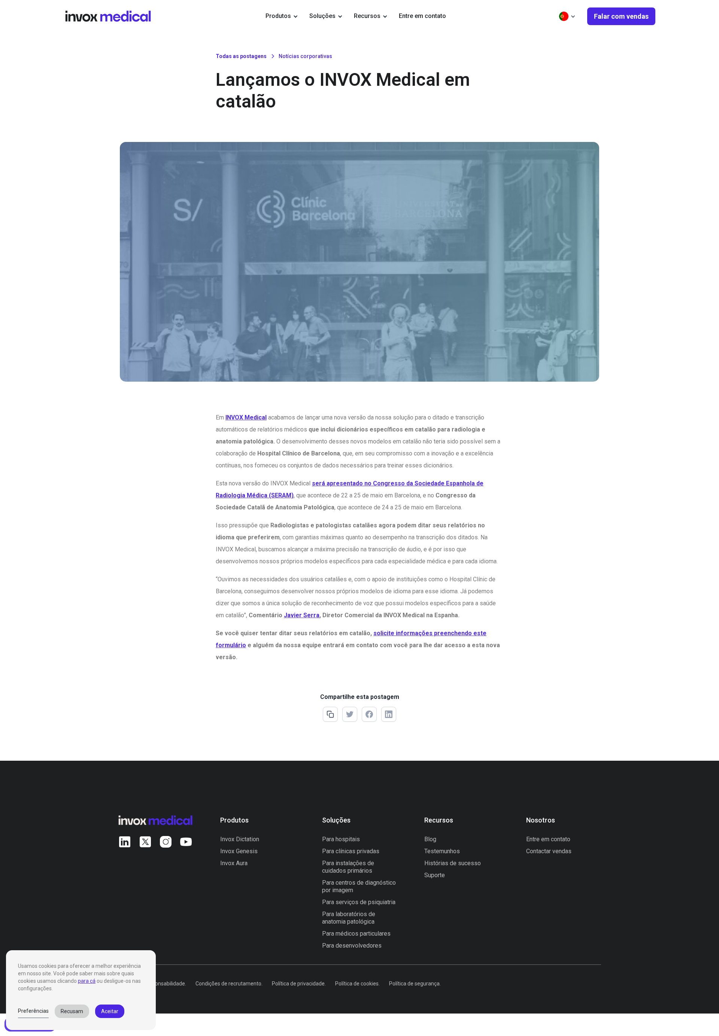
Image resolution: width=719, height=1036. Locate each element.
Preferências (33, 1011)
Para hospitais (341, 839)
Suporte (434, 875)
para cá (86, 981)
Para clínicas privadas (350, 851)
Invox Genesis (239, 851)
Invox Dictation (239, 839)
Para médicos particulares (356, 933)
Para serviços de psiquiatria (358, 902)
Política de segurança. (415, 984)
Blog (430, 839)
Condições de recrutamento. (229, 984)
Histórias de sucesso (452, 863)
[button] (282, 16)
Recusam (72, 1011)
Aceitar (109, 1011)
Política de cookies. (357, 984)
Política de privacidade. (299, 984)
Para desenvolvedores (352, 945)
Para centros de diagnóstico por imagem (359, 886)
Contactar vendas (548, 851)
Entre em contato (422, 15)
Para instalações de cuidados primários (348, 867)
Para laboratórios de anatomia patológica (348, 918)
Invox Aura (234, 863)
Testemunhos (442, 851)
